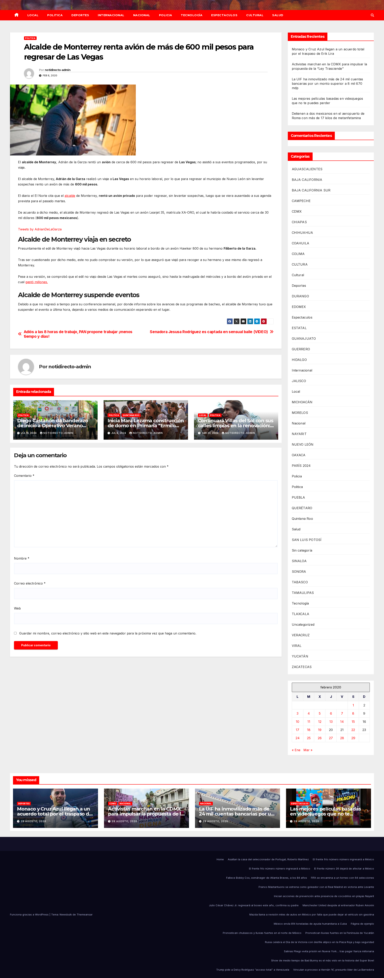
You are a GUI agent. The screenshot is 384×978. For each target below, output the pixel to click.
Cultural (254, 15)
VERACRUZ (301, 635)
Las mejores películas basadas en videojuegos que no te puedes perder (325, 814)
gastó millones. (36, 282)
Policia (165, 15)
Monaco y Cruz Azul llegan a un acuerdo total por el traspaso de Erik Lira (54, 814)
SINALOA (299, 561)
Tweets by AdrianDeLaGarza (40, 229)
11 (308, 722)
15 (353, 722)
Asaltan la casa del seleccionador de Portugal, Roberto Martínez (268, 859)
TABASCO (300, 582)
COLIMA (298, 254)
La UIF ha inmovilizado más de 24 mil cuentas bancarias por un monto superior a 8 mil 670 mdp (327, 83)
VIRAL (297, 646)
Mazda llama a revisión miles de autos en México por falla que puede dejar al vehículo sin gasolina (311, 914)
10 (297, 722)
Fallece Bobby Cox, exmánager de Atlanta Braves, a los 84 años (266, 877)
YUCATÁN (300, 656)
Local (33, 15)
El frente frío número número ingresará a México (343, 859)
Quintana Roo (131, 415)
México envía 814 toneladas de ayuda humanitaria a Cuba (310, 923)
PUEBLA (298, 497)
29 (353, 738)
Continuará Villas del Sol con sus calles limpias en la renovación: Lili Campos (235, 425)
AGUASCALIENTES (307, 169)
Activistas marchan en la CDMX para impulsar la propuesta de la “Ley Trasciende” (146, 814)
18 (308, 730)
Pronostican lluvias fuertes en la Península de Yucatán (339, 932)
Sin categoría (302, 550)
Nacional (141, 15)
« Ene (296, 750)
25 (309, 738)
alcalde (70, 196)
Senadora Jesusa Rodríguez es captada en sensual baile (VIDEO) (209, 332)
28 (342, 738)
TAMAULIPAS (303, 593)
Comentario (24, 476)
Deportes (80, 15)
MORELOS (300, 413)
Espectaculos (224, 15)
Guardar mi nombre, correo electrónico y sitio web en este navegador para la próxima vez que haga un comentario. (107, 633)
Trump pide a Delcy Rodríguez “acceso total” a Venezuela (252, 969)
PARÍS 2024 (301, 466)
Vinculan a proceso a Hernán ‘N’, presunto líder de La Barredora (333, 969)
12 (319, 722)
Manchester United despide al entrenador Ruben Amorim (338, 905)
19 (319, 730)
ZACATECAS (302, 667)
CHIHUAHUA (302, 233)
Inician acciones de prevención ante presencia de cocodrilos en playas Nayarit (324, 896)
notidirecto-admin (57, 70)
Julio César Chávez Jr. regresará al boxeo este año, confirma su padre (254, 905)
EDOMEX (299, 307)
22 (353, 730)
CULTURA (300, 264)
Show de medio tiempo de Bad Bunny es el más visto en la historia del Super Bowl (322, 960)
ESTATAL (299, 328)
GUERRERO (301, 349)
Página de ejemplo (362, 923)
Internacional (111, 15)
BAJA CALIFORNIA (307, 180)
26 (320, 738)
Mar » (307, 750)
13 (331, 722)
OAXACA (299, 455)
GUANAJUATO (304, 339)
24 (298, 738)
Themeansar (85, 914)
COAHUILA (300, 243)
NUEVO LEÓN (303, 444)
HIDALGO (299, 360)
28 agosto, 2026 (33, 821)
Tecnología (191, 15)
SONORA (299, 572)
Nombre (21, 558)
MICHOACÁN (302, 402)
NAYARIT (299, 434)
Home (220, 859)
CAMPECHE (301, 201)
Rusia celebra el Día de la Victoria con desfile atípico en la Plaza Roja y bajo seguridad (319, 942)
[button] (372, 15)
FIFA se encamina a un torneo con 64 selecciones (342, 877)
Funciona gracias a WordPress (29, 914)
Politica (55, 15)
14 (342, 722)
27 (331, 738)
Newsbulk (66, 914)
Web (17, 608)
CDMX (297, 211)
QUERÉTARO (302, 508)
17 (297, 730)
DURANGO (300, 296)
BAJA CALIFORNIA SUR (311, 190)
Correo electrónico (30, 583)
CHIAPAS (299, 222)
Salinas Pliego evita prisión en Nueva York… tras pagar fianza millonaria (329, 951)
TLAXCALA (300, 614)
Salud (277, 15)
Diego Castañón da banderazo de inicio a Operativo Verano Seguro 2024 (52, 425)
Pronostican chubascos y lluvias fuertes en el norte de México (262, 932)
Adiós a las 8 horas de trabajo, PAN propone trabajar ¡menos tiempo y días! (78, 334)
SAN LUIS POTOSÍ (307, 540)
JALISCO (299, 381)
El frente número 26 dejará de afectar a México (344, 868)
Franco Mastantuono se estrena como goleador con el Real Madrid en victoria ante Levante (316, 886)
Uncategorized (303, 624)
